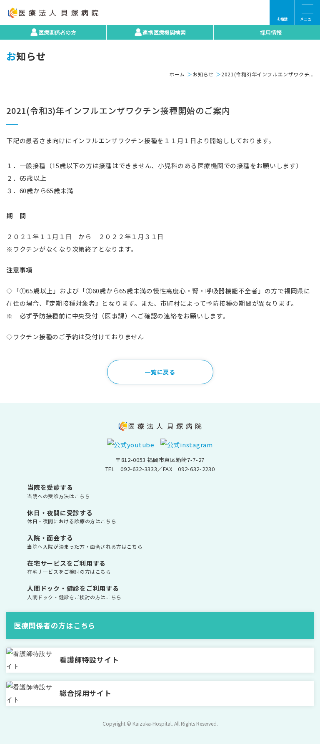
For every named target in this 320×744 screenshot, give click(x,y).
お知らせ (202, 74)
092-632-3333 (138, 469)
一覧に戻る (160, 372)
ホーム (177, 74)
